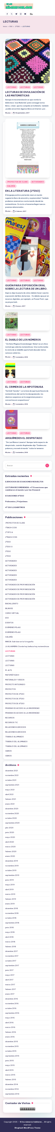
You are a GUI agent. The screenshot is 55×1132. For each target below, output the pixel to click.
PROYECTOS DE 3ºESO (14, 699)
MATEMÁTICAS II (12, 675)
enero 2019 (10, 904)
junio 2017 (9, 970)
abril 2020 (9, 842)
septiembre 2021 (12, 785)
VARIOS (8, 751)
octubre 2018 (10, 918)
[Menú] (31, 14)
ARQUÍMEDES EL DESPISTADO (23, 438)
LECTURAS (11, 87)
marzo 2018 (10, 942)
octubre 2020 (11, 818)
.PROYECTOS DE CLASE (17, 182)
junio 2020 (9, 832)
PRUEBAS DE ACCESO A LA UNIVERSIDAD (22, 708)
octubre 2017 (10, 961)
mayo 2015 (10, 1065)
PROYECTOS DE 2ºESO (14, 694)
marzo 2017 (10, 984)
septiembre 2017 (12, 965)
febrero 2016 (10, 1032)
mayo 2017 (9, 975)
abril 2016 (9, 1022)
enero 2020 (10, 856)
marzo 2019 (10, 894)
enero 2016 (10, 1037)
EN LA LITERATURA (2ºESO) (22, 190)
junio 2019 (9, 880)
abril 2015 (9, 1070)
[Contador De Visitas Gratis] (27, 1109)
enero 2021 (10, 804)
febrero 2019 (10, 899)
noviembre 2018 (12, 913)
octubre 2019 (10, 870)
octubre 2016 (10, 1008)
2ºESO (8, 542)
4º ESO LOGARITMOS (15, 507)
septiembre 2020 (12, 823)
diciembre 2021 (11, 770)
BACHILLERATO (11, 603)
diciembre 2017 (11, 951)
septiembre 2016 (12, 1013)
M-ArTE (8, 670)
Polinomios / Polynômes (16, 501)
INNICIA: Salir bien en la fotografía (19, 641)
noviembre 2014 (12, 1089)
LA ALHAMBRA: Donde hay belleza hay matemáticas (27, 646)
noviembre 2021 (12, 775)
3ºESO (8, 551)
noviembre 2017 (11, 956)
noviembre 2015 (12, 1046)
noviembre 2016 (12, 1003)
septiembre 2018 (12, 923)
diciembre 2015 (11, 1041)
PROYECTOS (10, 689)
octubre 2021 (10, 780)
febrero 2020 (10, 851)
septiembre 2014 (12, 1094)
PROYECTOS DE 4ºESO (14, 703)
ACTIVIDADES (38, 182)
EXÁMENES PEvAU (13, 627)
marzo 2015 (10, 1075)
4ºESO (8, 556)
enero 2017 (9, 994)
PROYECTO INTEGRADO (15, 684)
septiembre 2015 (12, 1056)
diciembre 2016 (11, 999)
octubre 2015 (10, 1051)
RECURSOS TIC (11, 722)
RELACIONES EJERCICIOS (15, 727)
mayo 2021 (10, 790)
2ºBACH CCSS (11, 537)
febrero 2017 (10, 989)
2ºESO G (9, 546)
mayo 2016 (10, 1018)
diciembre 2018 (11, 908)
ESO (7, 618)
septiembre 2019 (12, 875)
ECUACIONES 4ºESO (14, 496)
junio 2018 (9, 927)
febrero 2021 (10, 799)
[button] (47, 465)
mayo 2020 (10, 837)
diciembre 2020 (11, 808)
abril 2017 (9, 980)
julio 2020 (9, 828)
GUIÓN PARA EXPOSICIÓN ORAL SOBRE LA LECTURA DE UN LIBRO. (26, 287)
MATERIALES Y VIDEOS (14, 680)
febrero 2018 (10, 946)
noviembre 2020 (12, 813)
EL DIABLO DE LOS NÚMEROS (23, 339)
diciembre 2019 (11, 861)
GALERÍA (11, 186)
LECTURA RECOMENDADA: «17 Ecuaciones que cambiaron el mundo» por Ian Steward (26, 488)
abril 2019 (9, 889)
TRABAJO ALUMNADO (14, 737)
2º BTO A (9, 532)
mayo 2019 (10, 884)
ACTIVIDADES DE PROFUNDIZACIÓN (20, 584)
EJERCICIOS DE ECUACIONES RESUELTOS (24, 482)
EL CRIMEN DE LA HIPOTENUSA (24, 386)
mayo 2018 (10, 932)
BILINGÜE (9, 608)
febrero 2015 (10, 1079)
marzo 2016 (10, 1027)
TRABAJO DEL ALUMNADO (16, 741)
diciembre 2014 (11, 1084)
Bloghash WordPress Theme (27, 1128)
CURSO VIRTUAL (12, 613)
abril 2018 (9, 937)
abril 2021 (9, 794)
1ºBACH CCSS (11, 527)
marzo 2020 (10, 846)
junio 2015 (9, 1060)
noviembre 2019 (12, 866)
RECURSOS (9, 718)
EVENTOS (9, 622)
